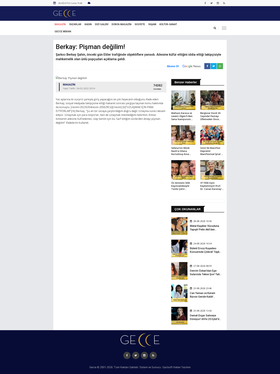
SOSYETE (140, 24)
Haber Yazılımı (182, 367)
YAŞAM (152, 24)
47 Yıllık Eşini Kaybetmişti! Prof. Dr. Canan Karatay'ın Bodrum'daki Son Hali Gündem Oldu (212, 186)
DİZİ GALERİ (101, 24)
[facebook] (205, 3)
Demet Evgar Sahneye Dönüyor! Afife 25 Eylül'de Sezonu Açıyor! (205, 319)
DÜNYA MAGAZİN (121, 24)
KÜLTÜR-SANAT (168, 24)
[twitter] (211, 3)
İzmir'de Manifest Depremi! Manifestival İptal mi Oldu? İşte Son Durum (212, 151)
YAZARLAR (75, 24)
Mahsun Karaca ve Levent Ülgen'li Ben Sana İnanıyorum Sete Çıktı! (181, 116)
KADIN (88, 24)
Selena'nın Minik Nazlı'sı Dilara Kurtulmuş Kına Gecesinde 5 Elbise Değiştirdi (181, 151)
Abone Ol (173, 66)
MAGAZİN (60, 24)
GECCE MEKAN (63, 31)
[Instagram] (218, 3)
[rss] (224, 3)
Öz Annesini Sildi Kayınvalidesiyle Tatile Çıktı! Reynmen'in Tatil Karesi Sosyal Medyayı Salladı (181, 186)
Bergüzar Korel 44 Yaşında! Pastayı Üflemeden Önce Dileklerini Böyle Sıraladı (210, 116)
